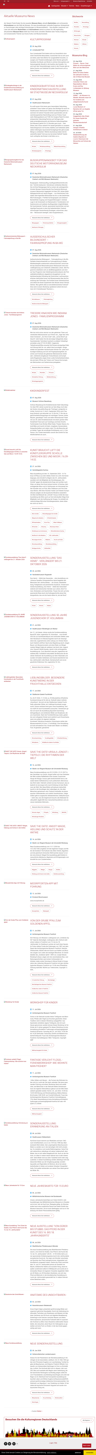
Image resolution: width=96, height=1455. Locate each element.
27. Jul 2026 (36, 466)
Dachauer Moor (55, 526)
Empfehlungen (85, 6)
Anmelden (89, 1)
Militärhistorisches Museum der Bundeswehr (47, 1196)
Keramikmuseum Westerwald (42, 1305)
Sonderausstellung (51, 544)
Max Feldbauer (58, 522)
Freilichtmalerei (52, 518)
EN (8, 1)
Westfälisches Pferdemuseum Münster (45, 1246)
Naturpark (46, 911)
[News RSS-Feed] (17, 1443)
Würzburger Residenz (38, 816)
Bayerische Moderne (38, 518)
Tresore (52, 372)
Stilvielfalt (47, 548)
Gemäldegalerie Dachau (40, 470)
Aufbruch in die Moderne (39, 535)
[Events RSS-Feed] (14, 1443)
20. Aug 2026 (36, 46)
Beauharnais (36, 1398)
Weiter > (39, 1411)
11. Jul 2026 (36, 931)
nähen (49, 605)
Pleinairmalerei (36, 522)
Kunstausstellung (37, 544)
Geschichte (78, 35)
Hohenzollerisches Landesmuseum (44, 1354)
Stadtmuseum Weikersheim (41, 1137)
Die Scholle (36, 513)
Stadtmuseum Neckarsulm (41, 103)
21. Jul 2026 (36, 625)
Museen (63, 6)
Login (51, 1443)
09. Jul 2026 (36, 1133)
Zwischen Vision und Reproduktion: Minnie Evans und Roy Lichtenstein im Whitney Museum (81, 86)
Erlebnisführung (51, 377)
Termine (71, 6)
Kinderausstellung (45, 146)
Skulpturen (35, 742)
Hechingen (35, 1402)
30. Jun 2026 (36, 1350)
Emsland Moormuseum (40, 897)
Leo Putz (47, 522)
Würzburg (55, 812)
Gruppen (87, 35)
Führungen (77, 31)
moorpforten (36, 911)
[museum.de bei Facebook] (5, 1443)
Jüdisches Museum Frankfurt (40, 993)
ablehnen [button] (78, 1452)
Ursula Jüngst (36, 812)
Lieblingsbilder (50, 738)
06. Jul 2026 (36, 1193)
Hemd (41, 605)
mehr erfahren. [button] (52, 1452)
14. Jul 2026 (36, 765)
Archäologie (51, 980)
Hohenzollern (59, 1398)
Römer (85, 44)
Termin (76, 48)
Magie (43, 869)
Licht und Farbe (59, 539)
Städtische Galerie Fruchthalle (42, 694)
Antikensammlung (59, 874)
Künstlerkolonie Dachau (57, 531)
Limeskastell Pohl (38, 50)
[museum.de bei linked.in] (9, 1443)
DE (4, 1)
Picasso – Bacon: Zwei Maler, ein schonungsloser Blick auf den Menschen (81, 65)
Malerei (48, 539)
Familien (42, 372)
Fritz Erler (35, 526)
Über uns (56, 1)
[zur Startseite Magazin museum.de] (14, 4)
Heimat (76, 39)
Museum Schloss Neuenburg (41, 401)
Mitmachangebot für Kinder (40, 1050)
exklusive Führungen (38, 227)
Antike (58, 869)
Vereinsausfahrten (48, 223)
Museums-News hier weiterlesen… (41, 75)
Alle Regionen (86, 1420)
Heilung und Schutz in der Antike (41, 874)
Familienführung (62, 738)
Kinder (34, 146)
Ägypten (35, 869)
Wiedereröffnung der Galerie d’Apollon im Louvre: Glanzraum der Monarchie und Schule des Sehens (82, 139)
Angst (50, 869)
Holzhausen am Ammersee (40, 531)
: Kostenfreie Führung (38, 980)
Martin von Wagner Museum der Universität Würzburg (50, 769)
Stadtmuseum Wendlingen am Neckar (44, 629)
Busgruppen (36, 223)
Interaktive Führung (38, 377)
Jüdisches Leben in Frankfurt (40, 988)
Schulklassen (36, 299)
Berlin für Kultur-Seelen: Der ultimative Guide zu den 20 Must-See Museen (81, 75)
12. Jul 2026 (36, 893)
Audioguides (55, 6)
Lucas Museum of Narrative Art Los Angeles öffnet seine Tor (81, 109)
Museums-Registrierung (79, 1)
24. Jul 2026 (36, 571)
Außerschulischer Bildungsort (40, 303)
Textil (34, 605)
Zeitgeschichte (37, 548)
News (77, 6)
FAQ (55, 1443)
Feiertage (48, 151)
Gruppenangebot (62, 223)
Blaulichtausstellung (60, 146)
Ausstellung (85, 22)
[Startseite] (49, 6)
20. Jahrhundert (54, 535)
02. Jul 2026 (36, 1302)
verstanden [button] (89, 1452)
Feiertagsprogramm (38, 381)
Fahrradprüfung (48, 299)
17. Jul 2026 (36, 691)
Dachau (44, 526)
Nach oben (86, 1445)
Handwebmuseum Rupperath (42, 575)
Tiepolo (46, 812)
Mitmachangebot (37, 1114)
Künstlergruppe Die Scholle (50, 513)
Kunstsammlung (37, 738)
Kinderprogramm (37, 151)
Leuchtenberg (47, 1398)
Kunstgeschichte (37, 539)
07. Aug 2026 (36, 99)
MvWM (64, 812)
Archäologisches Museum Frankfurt (44, 934)
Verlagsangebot (65, 1)
